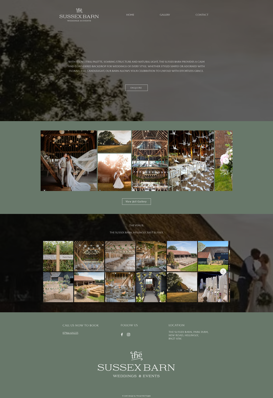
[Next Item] (226, 160)
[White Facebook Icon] (122, 334)
